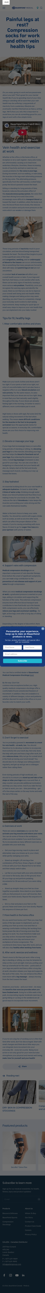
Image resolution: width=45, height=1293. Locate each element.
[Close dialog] (43, 628)
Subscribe (22, 661)
